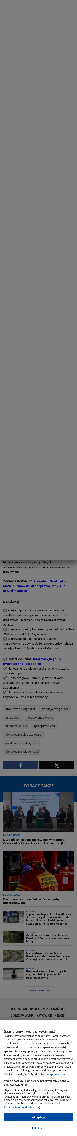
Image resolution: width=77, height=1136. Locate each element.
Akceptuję (38, 1117)
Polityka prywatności (53, 1074)
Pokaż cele (38, 1128)
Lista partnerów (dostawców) (22, 1107)
